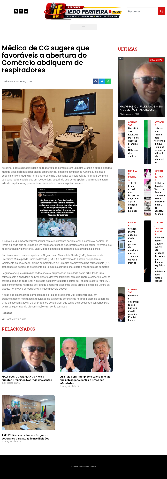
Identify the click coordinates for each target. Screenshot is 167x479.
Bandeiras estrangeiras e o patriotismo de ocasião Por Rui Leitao (133, 308)
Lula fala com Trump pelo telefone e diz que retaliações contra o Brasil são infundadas (85, 380)
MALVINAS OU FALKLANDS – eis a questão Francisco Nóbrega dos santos (27, 378)
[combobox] (142, 11)
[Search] (161, 11)
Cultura (159, 222)
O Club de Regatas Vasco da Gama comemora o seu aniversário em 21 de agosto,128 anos (159, 198)
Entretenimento (158, 231)
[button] (83, 27)
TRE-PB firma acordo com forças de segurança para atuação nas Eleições (25, 436)
